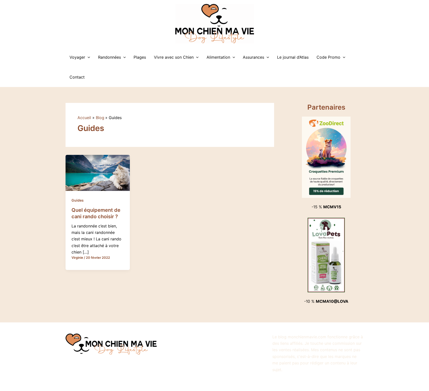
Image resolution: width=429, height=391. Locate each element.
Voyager (77, 57)
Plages (140, 57)
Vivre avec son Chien (174, 57)
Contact (77, 77)
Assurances (253, 57)
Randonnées (109, 57)
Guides (78, 200)
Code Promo (328, 57)
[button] (87, 57)
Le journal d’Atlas (293, 57)
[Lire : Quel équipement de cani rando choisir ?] (98, 172)
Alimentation (218, 57)
